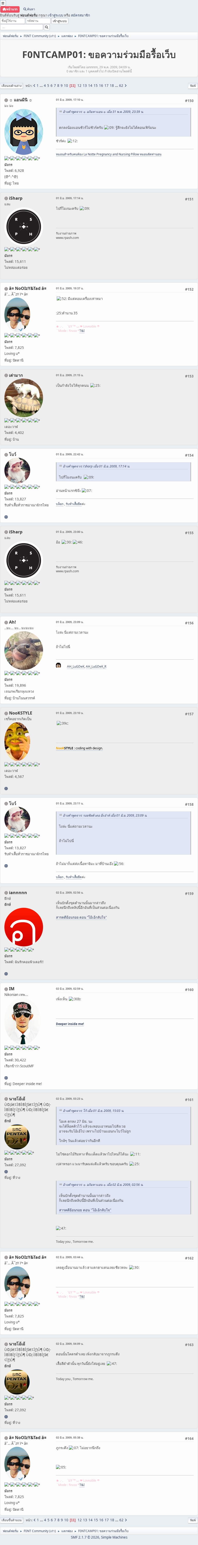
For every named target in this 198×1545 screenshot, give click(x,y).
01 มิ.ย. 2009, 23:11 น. (70, 803)
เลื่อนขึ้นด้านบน (12, 1520)
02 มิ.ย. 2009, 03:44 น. (70, 1257)
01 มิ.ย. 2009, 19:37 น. (70, 288)
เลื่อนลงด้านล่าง (11, 86)
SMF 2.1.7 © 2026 (85, 1537)
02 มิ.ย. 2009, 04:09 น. (70, 1344)
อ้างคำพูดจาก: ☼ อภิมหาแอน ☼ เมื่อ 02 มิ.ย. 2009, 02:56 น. (103, 1184)
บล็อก (59, 504)
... (42, 85)
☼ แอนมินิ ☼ (20, 100)
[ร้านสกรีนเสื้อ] (6, 517)
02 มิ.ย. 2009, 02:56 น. (70, 892)
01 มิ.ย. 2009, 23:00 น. (70, 532)
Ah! (12, 622)
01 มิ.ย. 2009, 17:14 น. (70, 198)
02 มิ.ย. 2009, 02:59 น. (70, 988)
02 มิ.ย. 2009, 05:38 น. (70, 1437)
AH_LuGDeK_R (96, 666)
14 (90, 85)
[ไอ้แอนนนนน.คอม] (6, 973)
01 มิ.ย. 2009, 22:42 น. (70, 454)
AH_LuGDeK (75, 666)
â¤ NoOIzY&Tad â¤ (27, 288)
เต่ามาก (16, 375)
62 (121, 85)
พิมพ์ (193, 86)
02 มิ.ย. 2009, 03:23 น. (70, 1099)
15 (96, 85)
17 (106, 85)
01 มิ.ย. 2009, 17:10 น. (70, 100)
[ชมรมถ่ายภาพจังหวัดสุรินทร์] (6, 1078)
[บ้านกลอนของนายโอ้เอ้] (6, 1171)
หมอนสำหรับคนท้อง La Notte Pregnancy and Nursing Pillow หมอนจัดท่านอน (108, 154)
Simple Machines (114, 1537)
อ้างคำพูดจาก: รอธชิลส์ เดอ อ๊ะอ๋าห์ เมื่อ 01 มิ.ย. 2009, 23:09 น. (105, 815)
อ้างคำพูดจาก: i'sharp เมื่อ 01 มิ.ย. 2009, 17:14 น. (96, 466)
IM (11, 989)
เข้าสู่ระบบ (55, 15)
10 (66, 85)
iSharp (15, 198)
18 (112, 85)
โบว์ (12, 454)
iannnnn (18, 892)
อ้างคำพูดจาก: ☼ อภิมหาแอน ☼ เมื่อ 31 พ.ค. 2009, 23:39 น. (103, 112)
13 (85, 85)
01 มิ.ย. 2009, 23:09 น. (70, 622)
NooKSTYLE (20, 713)
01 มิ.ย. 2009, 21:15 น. (70, 375)
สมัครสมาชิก (80, 15)
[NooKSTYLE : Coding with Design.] (6, 788)
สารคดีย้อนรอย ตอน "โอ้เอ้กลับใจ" (81, 917)
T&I (82, 331)
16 (101, 85)
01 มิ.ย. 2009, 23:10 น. (70, 713)
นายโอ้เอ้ (17, 1099)
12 (79, 85)
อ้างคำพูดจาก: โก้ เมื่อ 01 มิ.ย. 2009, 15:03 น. (93, 1111)
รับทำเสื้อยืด (74, 504)
